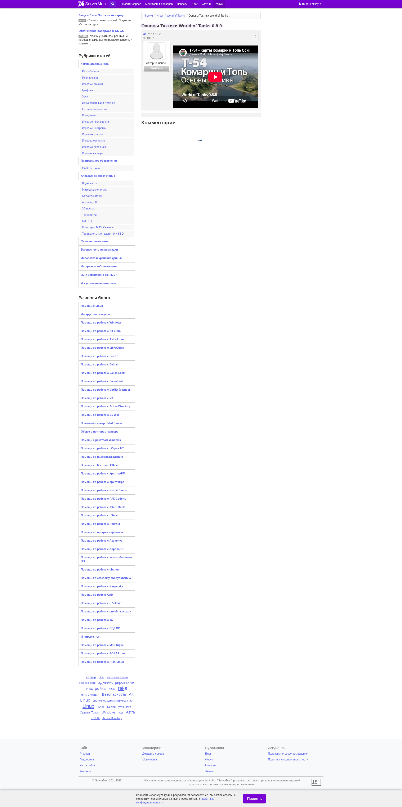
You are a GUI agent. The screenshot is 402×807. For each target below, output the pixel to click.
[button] (112, 4)
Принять (254, 799)
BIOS (111, 688)
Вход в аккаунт (311, 3)
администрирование (116, 682)
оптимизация (90, 694)
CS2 (101, 677)
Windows (109, 712)
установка (124, 706)
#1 (144, 34)
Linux (88, 706)
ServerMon (95, 3)
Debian (111, 706)
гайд (122, 688)
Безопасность (114, 694)
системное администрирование (112, 700)
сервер (91, 677)
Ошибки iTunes (89, 712)
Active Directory (112, 718)
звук (121, 712)
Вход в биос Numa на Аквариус (102, 15)
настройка (96, 688)
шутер (100, 707)
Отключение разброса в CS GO (101, 30)
